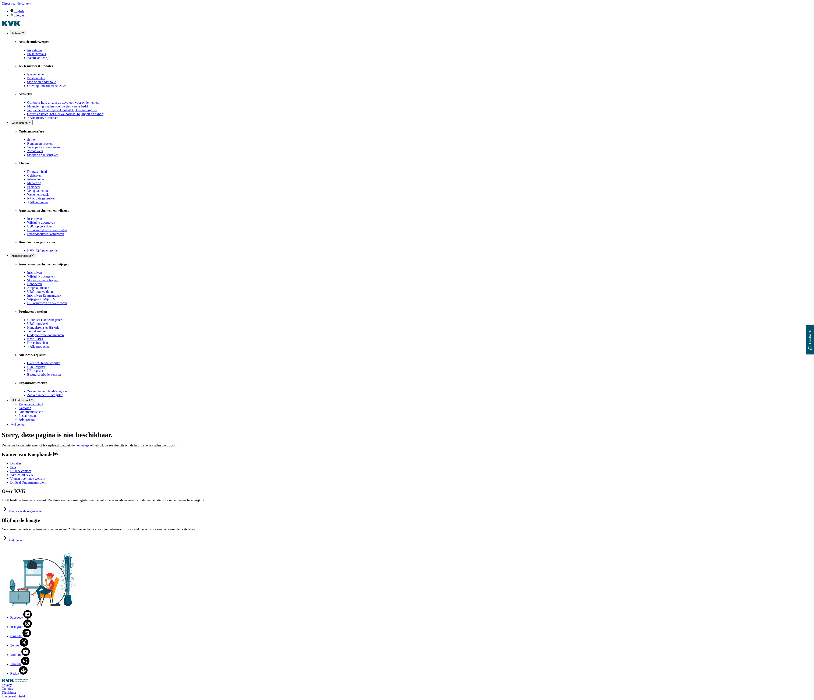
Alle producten (40, 346)
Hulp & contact (20, 471)
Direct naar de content (16, 3)
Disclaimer (9, 692)
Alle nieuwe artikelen (44, 118)
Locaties (15, 463)
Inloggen (19, 15)
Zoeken (19, 424)
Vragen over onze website (27, 478)
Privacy (7, 685)
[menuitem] (411, 11)
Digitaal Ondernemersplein (28, 482)
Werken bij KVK (21, 475)
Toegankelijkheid (13, 696)
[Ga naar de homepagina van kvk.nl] (11, 24)
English (19, 11)
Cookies (7, 688)
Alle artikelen (39, 202)
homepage (82, 445)
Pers (13, 467)
